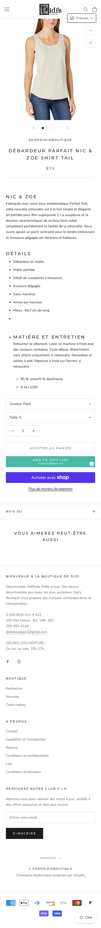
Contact (12, 731)
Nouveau (12, 696)
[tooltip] (91, 464)
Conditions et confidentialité (27, 755)
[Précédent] (33, 128)
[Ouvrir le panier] (94, 9)
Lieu (9, 763)
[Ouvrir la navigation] (6, 9)
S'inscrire (24, 833)
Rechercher (14, 688)
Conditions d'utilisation (23, 772)
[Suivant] (67, 128)
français (48, 858)
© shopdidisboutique (50, 868)
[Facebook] (7, 661)
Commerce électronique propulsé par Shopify (50, 875)
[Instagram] (19, 661)
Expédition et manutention (26, 739)
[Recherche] (86, 9)
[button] (50, 461)
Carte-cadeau (16, 704)
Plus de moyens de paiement (50, 488)
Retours (12, 747)
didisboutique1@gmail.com (26, 632)
